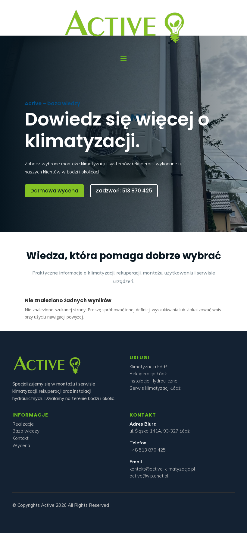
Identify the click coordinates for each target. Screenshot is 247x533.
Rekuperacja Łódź (148, 373)
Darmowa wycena (54, 190)
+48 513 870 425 (148, 450)
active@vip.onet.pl (149, 476)
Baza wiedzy (25, 431)
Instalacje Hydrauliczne (153, 381)
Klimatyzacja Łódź (148, 367)
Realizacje (23, 424)
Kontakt (20, 438)
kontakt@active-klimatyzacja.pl (162, 469)
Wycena (21, 445)
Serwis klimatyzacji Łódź (155, 388)
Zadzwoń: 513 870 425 (124, 190)
